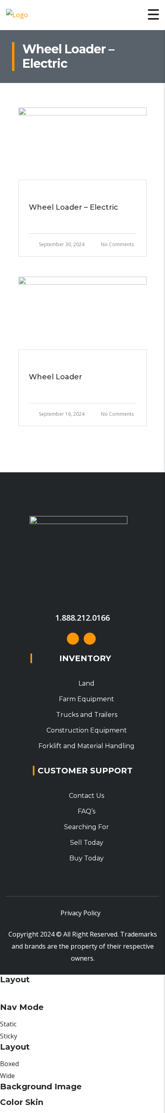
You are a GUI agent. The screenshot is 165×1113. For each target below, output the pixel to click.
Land (86, 683)
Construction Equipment (86, 730)
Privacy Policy (80, 913)
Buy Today (86, 858)
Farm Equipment (86, 699)
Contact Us (86, 795)
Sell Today (86, 842)
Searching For (86, 827)
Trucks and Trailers (86, 714)
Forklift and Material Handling (86, 746)
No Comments (117, 244)
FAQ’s (86, 811)
